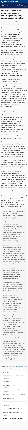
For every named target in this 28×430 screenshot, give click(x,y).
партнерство (5, 24)
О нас (15, 426)
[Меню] (25, 1)
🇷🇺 (12, 21)
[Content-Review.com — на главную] (9, 1)
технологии (12, 24)
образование (20, 24)
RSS (19, 426)
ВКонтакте (16, 368)
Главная (10, 426)
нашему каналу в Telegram (19, 366)
